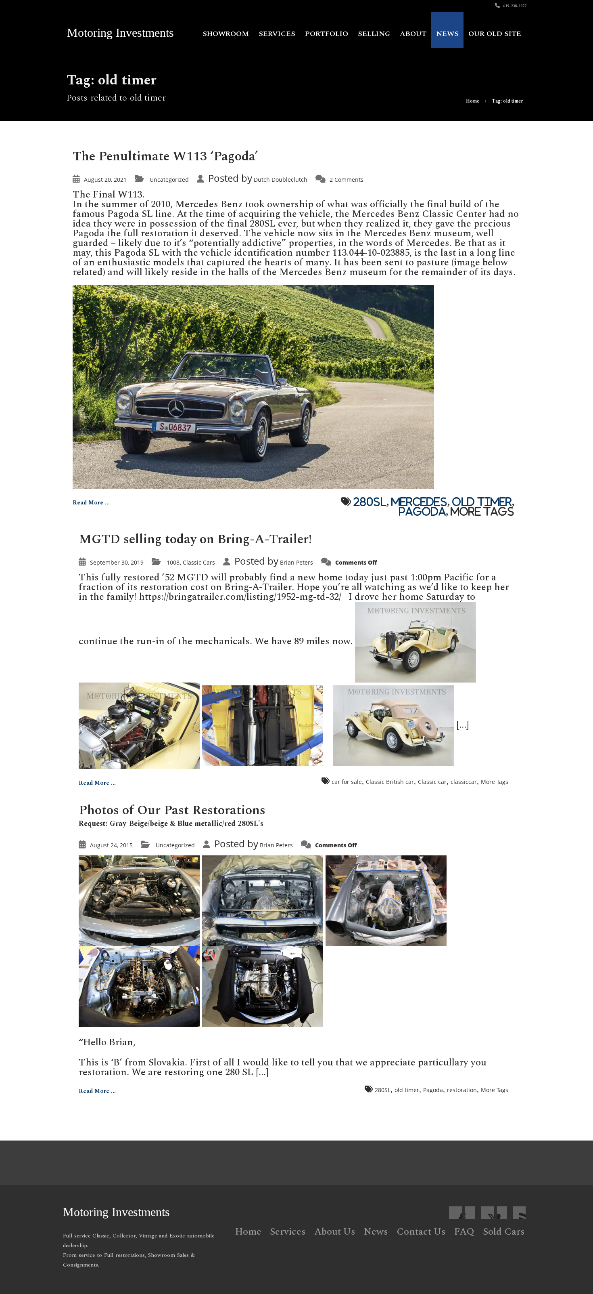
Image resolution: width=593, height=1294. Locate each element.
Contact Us (421, 1232)
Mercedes (419, 501)
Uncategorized (169, 179)
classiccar (464, 782)
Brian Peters (296, 562)
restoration (462, 1090)
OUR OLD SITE (494, 33)
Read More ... (91, 502)
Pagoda (422, 511)
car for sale (347, 782)
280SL (369, 501)
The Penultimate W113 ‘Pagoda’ (165, 156)
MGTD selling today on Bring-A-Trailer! (195, 539)
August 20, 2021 (105, 179)
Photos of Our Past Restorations (172, 810)
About (413, 33)
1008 (173, 562)
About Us (334, 1232)
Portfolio (326, 33)
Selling (374, 33)
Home (248, 1232)
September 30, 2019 (117, 562)
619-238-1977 (514, 6)
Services (277, 33)
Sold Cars (504, 1232)
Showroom (226, 33)
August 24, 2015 (111, 845)
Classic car (432, 782)
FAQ (464, 1232)
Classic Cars (199, 562)
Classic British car (390, 782)
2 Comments (346, 179)
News (447, 33)
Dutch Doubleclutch (280, 179)
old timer (482, 501)
